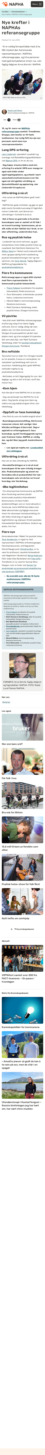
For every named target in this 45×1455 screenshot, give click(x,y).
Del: (5, 120)
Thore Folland (13, 288)
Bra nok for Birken (12, 812)
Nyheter (6, 702)
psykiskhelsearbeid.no (12, 267)
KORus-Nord (8, 251)
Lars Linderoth (9, 154)
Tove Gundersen (9, 539)
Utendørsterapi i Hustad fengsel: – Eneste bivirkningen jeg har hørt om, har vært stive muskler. (21, 1105)
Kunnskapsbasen (18, 11)
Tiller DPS (35, 559)
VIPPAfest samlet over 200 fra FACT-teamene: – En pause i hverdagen (19, 978)
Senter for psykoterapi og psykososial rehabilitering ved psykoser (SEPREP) (21, 568)
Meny (35, 4)
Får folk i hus (9, 778)
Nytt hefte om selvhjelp (15, 918)
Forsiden (5, 11)
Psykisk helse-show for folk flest (21, 884)
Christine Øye (26, 549)
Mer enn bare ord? (12, 744)
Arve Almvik (20, 261)
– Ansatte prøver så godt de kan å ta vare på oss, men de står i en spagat (21, 1064)
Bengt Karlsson (35, 555)
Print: (15, 120)
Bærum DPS (11, 160)
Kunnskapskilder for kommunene (21, 1027)
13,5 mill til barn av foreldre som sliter (20, 848)
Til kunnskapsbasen (24, 929)
